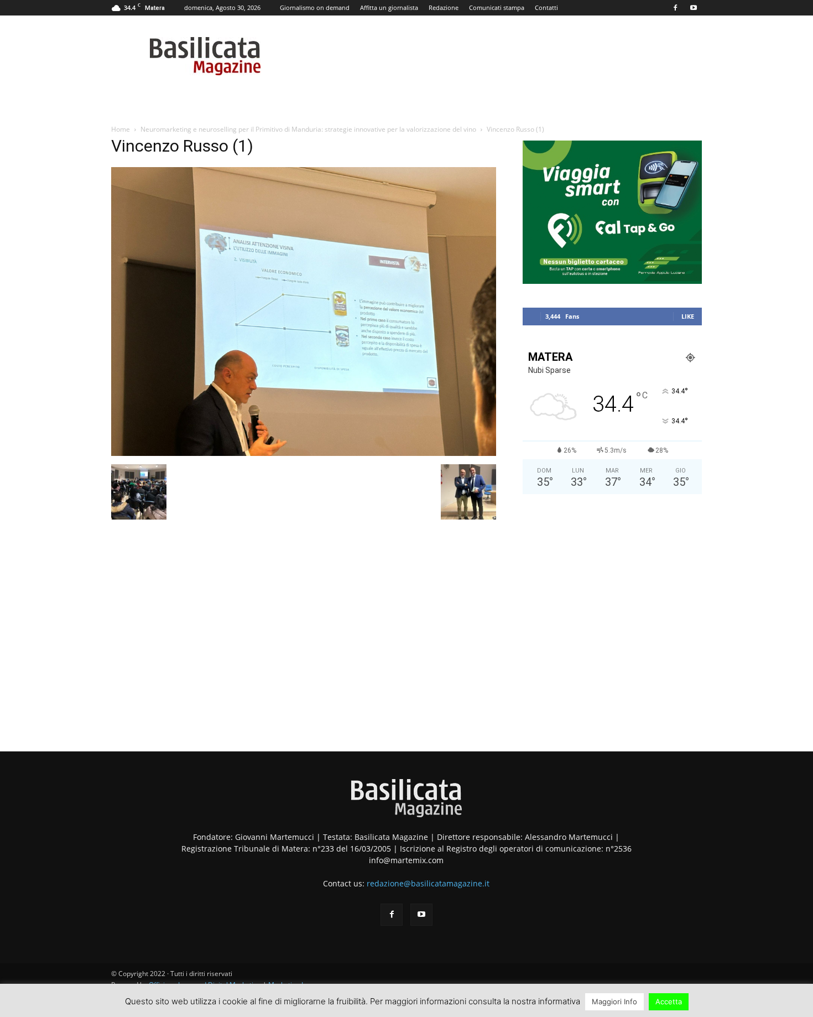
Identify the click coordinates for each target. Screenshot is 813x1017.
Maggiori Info (614, 1001)
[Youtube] (693, 7)
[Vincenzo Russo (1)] (303, 453)
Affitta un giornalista (389, 7)
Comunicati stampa (496, 7)
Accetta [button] (668, 1001)
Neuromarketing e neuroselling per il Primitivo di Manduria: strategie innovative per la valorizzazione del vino (308, 129)
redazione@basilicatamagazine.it (428, 883)
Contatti (546, 7)
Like (687, 316)
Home (120, 129)
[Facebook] (675, 7)
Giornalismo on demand (315, 7)
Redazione (443, 7)
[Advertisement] (612, 592)
